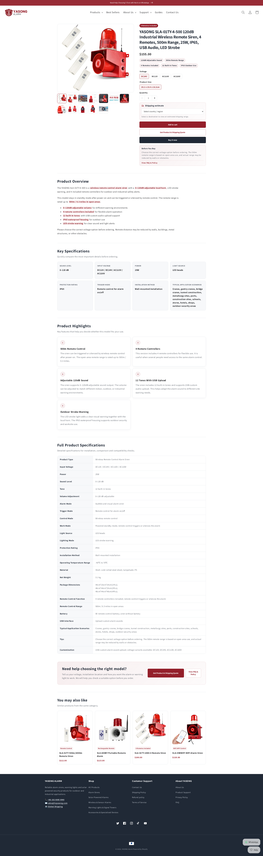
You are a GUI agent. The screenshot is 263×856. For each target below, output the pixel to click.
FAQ (177, 802)
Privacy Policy (182, 797)
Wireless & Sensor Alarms (99, 802)
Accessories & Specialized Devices (103, 812)
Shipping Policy (139, 792)
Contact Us (137, 787)
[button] (96, 12)
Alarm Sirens (94, 792)
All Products (94, 787)
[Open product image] (95, 58)
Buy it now (172, 140)
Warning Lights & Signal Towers (102, 807)
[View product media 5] (103, 98)
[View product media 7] (124, 98)
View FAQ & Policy (150, 163)
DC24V (144, 76)
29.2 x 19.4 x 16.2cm (150, 87)
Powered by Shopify (140, 849)
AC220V (177, 76)
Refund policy (138, 797)
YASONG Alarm (127, 849)
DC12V (155, 76)
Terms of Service (139, 802)
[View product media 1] (62, 98)
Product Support (183, 792)
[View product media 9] (72, 109)
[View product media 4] (93, 98)
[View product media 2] (72, 98)
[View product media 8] (62, 109)
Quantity (143, 92)
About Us (180, 787)
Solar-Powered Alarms (98, 797)
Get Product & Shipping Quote (172, 132)
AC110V (165, 76)
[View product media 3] (82, 98)
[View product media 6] (114, 98)
